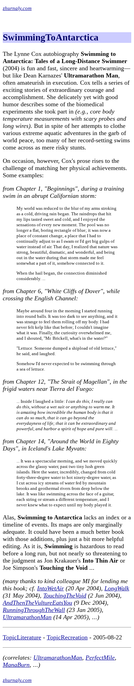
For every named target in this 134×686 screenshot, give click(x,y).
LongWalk (116, 588)
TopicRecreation (67, 637)
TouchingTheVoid (64, 595)
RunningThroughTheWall (34, 609)
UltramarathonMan (27, 617)
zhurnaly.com (17, 8)
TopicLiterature (22, 637)
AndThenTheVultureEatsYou (37, 602)
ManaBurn (16, 664)
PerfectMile (100, 657)
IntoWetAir (50, 588)
